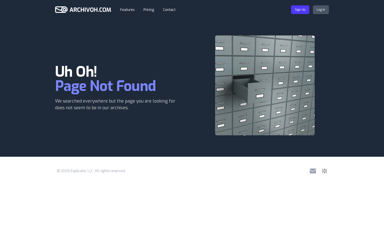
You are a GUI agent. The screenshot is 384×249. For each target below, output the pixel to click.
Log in (321, 10)
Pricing (149, 9)
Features (127, 9)
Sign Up (300, 10)
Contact (169, 9)
